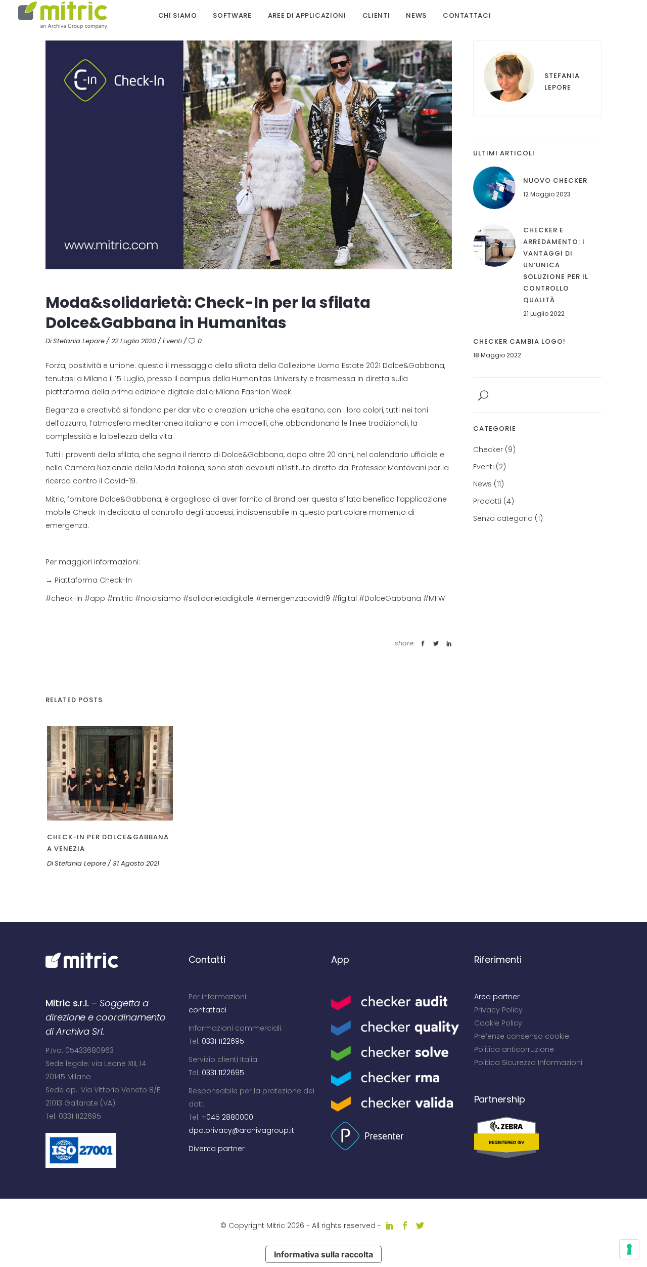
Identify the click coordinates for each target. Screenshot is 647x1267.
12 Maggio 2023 (547, 194)
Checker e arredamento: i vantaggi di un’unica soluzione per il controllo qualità (555, 265)
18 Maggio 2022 (497, 355)
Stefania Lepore (79, 341)
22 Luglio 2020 (133, 341)
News (482, 484)
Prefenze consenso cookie (521, 1036)
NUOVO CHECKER (555, 180)
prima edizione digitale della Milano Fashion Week (201, 392)
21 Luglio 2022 (544, 313)
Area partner (497, 997)
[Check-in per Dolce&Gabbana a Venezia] (110, 773)
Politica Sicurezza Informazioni (528, 1062)
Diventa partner (217, 1148)
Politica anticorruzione (514, 1049)
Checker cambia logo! (519, 341)
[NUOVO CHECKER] (494, 188)
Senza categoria (503, 518)
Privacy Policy (498, 1010)
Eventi (172, 341)
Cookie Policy (498, 1023)
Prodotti (487, 501)
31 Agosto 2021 (136, 863)
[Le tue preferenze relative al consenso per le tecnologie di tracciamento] (629, 1249)
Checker (488, 449)
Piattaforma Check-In (93, 580)
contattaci (207, 1010)
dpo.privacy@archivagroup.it (241, 1130)
